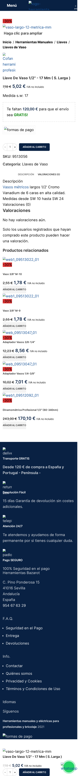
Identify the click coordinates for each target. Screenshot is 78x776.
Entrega (12, 635)
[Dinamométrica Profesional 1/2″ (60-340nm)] (21, 395)
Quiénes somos (19, 673)
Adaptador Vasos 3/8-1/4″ (19, 342)
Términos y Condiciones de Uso (33, 689)
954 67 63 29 (14, 605)
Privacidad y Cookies (24, 681)
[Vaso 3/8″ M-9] (21, 296)
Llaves (62, 42)
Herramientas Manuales (34, 42)
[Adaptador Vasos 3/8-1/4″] (20, 332)
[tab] (26, 174)
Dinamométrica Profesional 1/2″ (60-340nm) (30, 409)
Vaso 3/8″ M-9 (11, 310)
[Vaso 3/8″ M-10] (21, 259)
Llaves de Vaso (14, 47)
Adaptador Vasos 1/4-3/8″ (19, 373)
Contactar (14, 666)
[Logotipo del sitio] (39, 5)
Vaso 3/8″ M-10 (12, 274)
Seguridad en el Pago (24, 628)
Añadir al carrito (34, 146)
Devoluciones (17, 643)
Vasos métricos (16, 187)
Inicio (7, 42)
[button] (14, 289)
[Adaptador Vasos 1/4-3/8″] (20, 364)
